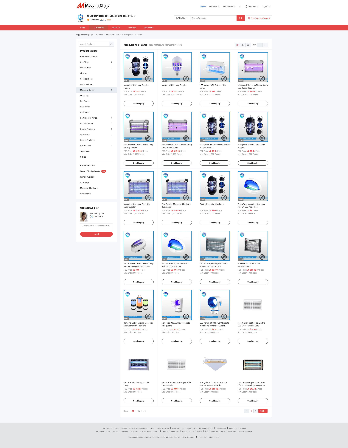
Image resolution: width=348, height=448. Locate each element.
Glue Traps (84, 62)
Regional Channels (206, 428)
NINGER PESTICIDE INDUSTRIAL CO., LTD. (110, 16)
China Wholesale (163, 428)
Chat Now (97, 217)
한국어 (191, 431)
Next (262, 411)
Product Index (221, 428)
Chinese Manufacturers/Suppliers (141, 428)
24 (133, 411)
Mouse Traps (85, 67)
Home (82, 27)
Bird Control (85, 112)
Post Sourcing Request (260, 18)
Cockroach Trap (87, 78)
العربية (184, 431)
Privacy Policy (214, 437)
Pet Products (85, 145)
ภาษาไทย (214, 431)
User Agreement (189, 437)
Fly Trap (83, 73)
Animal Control (86, 123)
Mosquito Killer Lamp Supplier (174, 85)
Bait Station (85, 101)
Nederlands (175, 431)
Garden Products (87, 129)
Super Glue (84, 151)
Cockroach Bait (86, 84)
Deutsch (165, 431)
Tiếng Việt (232, 431)
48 (144, 411)
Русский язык (145, 431)
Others (83, 157)
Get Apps (252, 6)
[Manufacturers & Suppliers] (93, 5)
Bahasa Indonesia (245, 431)
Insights (243, 428)
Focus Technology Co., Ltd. (156, 437)
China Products (121, 428)
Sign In (203, 6)
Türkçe (222, 431)
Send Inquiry (138, 103)
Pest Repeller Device (88, 118)
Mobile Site (233, 428)
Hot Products (107, 428)
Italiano (156, 431)
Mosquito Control (87, 90)
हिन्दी (206, 431)
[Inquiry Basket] (240, 6)
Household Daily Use (88, 56)
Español (115, 431)
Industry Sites (191, 428)
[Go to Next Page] (265, 45)
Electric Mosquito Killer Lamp (212, 204)
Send (96, 234)
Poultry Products (87, 140)
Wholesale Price (178, 428)
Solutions (132, 27)
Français (134, 431)
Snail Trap (84, 95)
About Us (116, 27)
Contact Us (148, 27)
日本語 (199, 431)
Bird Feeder (85, 106)
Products (100, 27)
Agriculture (84, 134)
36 (139, 411)
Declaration (202, 437)
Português (124, 431)
